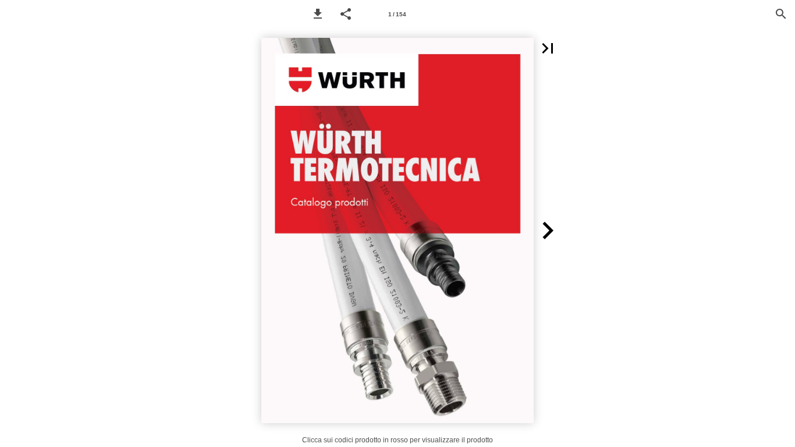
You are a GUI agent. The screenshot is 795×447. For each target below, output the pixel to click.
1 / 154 (397, 14)
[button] (318, 14)
